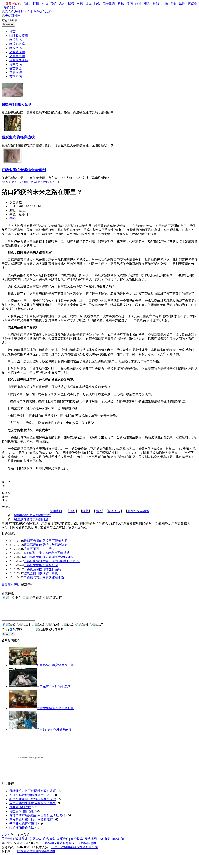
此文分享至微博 (138, 511)
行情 (36, 3)
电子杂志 (109, 3)
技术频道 (24, 181)
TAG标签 (104, 839)
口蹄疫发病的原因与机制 (41, 565)
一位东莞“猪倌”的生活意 (53, 686)
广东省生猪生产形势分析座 (55, 708)
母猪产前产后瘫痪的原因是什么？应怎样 (37, 815)
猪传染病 (47, 181)
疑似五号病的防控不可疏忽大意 (45, 540)
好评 (38, 597)
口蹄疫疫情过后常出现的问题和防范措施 (52, 561)
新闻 (27, 3)
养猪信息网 (64, 843)
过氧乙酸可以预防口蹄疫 (41, 573)
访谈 (156, 3)
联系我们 (63, 839)
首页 (12, 31)
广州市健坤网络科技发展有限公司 (74, 847)
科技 (121, 3)
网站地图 (90, 839)
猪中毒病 (15, 64)
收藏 (85, 511)
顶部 (72, 511)
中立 (18, 597)
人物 (164, 3)
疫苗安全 (15, 68)
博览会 (192, 3)
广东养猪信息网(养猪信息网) (36, 851)
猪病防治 (35, 181)
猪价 (53, 3)
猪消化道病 (17, 44)
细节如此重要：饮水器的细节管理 (32, 799)
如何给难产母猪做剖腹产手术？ (31, 795)
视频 (147, 3)
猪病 (130, 3)
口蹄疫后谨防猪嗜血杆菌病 (42, 569)
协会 (97, 3)
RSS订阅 (118, 839)
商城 (138, 3)
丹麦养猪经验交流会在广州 (55, 665)
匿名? (5, 629)
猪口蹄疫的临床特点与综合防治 (45, 544)
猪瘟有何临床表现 (16, 104)
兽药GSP (9, 7)
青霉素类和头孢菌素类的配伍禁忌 (32, 803)
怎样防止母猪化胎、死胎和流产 (31, 819)
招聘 (71, 3)
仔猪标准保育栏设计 (23, 823)
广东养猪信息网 (85, 843)
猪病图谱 (15, 72)
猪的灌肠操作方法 (21, 827)
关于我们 (8, 839)
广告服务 (49, 839)
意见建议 (35, 839)
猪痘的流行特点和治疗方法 (32, 515)
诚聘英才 (21, 839)
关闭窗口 (56, 511)
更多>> (6, 835)
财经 (45, 3)
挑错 (99, 511)
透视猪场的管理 (20, 807)
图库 (182, 3)
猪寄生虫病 (17, 56)
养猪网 (49, 843)
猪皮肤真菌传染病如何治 (31, 519)
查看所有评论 (11, 584)
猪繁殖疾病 (17, 52)
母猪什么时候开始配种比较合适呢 (32, 791)
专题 (173, 3)
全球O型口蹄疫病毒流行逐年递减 (47, 553)
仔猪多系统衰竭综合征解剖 (24, 170)
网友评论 (114, 511)
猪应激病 (15, 48)
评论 (12, 218)
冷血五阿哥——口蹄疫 (39, 548)
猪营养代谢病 (18, 60)
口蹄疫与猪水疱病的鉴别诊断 (44, 577)
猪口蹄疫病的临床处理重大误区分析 (48, 557)
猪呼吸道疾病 (18, 35)
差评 (59, 597)
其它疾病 (15, 76)
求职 (80, 3)
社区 (88, 3)
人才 (62, 3)
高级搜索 (77, 839)
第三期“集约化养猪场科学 (54, 729)
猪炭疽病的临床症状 (18, 137)
